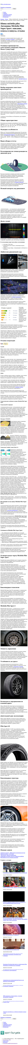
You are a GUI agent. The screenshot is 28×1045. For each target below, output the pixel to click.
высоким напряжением (12, 510)
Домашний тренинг (7, 14)
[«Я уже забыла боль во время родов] (15, 944)
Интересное (5, 16)
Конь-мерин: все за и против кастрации (9, 857)
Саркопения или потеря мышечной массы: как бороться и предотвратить (13, 981)
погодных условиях (10, 39)
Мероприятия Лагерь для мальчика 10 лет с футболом (15, 872)
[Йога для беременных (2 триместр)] (15, 929)
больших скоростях (19, 182)
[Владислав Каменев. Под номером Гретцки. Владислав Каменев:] (15, 912)
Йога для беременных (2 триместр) (11, 934)
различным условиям (18, 666)
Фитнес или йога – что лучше (7, 854)
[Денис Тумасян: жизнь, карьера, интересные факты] (15, 882)
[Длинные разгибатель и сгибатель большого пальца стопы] (15, 1006)
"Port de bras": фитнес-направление (8, 855)
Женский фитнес (7, 15)
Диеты (4, 12)
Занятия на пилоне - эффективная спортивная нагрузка (13, 852)
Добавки (5, 13)
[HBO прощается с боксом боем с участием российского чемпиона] (15, 990)
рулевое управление (16, 296)
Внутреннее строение (22, 103)
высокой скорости (23, 78)
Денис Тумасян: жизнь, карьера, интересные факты (14, 887)
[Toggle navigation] (1, 10)
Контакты (5, 1042)
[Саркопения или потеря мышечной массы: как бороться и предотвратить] (15, 974)
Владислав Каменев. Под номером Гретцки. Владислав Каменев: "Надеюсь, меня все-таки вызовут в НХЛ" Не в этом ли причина (15, 919)
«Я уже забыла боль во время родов (11, 949)
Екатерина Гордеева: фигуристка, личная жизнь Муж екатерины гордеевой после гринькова (15, 965)
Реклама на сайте (7, 1039)
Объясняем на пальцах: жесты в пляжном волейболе (12, 856)
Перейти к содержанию (6, 7)
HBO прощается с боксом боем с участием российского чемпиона (12, 996)
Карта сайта (5, 1041)
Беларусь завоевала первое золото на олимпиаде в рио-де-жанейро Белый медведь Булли (14, 903)
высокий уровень (19, 387)
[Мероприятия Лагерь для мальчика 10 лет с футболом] (15, 867)
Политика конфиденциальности (10, 1043)
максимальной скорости (9, 134)
